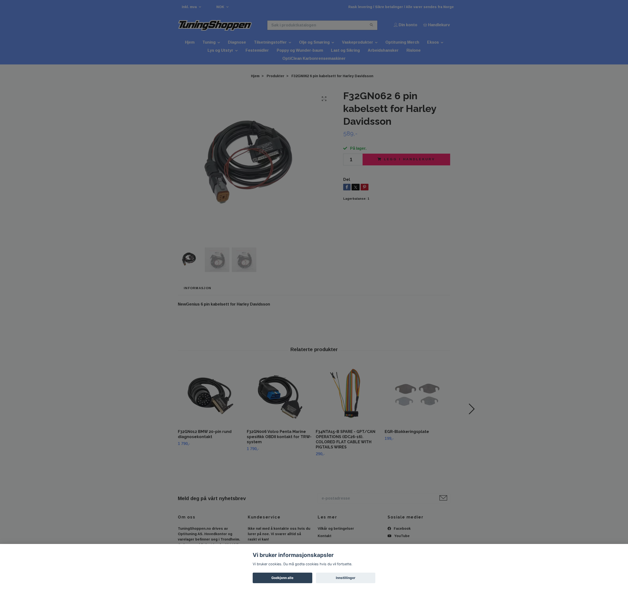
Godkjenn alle (282, 578)
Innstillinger (345, 578)
